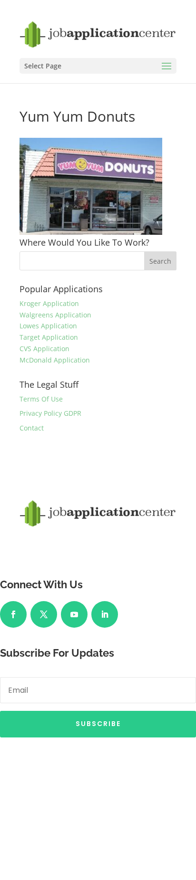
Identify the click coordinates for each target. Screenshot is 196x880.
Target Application (49, 337)
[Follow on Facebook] (13, 614)
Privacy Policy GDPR (50, 413)
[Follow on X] (43, 614)
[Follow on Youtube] (74, 614)
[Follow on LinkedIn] (104, 614)
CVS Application (44, 348)
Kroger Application (49, 303)
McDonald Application (55, 359)
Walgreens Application (55, 314)
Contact (32, 427)
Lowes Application (48, 325)
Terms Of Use (41, 398)
